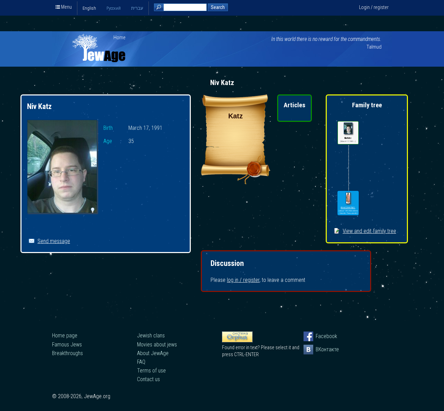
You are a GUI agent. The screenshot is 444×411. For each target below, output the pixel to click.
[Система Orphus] (237, 340)
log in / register (243, 280)
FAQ (141, 362)
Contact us (148, 379)
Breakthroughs (67, 353)
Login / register (373, 7)
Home (119, 37)
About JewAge (153, 353)
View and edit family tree (369, 231)
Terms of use (151, 370)
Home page (64, 335)
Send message (53, 241)
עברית (137, 8)
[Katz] (235, 182)
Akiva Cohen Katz (348, 207)
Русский (113, 8)
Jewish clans (151, 335)
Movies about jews (157, 344)
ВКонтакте (320, 349)
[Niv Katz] (62, 167)
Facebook (320, 336)
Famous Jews (67, 344)
